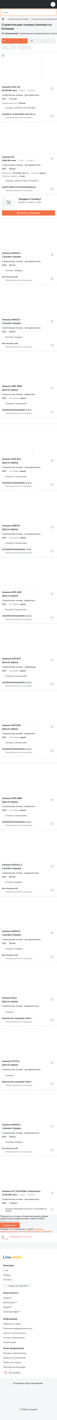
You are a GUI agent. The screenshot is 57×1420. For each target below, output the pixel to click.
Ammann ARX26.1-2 (12, 865)
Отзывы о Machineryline (14, 1338)
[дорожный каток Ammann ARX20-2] (28, 1106)
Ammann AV (8, 157)
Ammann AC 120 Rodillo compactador (21, 1191)
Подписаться (10, 1225)
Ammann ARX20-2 (11, 253)
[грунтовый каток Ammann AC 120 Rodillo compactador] (28, 1173)
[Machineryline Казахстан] (18, 4)
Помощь (7, 1275)
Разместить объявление (28, 213)
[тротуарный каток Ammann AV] (28, 139)
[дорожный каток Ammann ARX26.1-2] (28, 847)
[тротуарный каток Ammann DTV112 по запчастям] (28, 1043)
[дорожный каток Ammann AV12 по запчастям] (28, 980)
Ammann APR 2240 (11, 592)
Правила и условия (12, 1324)
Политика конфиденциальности (17, 1328)
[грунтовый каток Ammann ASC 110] (28, 69)
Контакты (7, 1279)
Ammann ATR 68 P (11, 659)
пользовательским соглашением (37, 1231)
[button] (53, 4)
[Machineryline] (3, 19)
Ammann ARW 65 (11, 526)
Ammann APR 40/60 (12, 798)
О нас (5, 1270)
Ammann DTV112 (10, 1061)
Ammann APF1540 (11, 725)
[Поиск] (53, 12)
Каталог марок (9, 1342)
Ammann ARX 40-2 (11, 459)
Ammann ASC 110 (11, 87)
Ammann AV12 (9, 998)
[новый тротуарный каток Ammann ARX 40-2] (28, 441)
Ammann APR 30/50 (12, 386)
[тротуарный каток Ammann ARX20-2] (28, 235)
